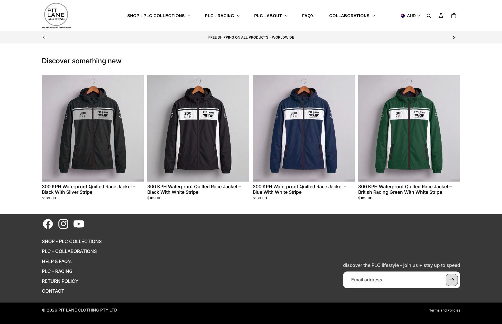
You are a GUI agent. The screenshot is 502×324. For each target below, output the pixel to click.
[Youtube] (79, 224)
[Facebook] (48, 224)
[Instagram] (63, 224)
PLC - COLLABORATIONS (69, 251)
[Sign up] (452, 280)
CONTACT (53, 291)
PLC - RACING (57, 271)
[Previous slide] (43, 37)
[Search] (428, 15)
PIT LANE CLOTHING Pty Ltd (87, 309)
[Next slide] (453, 37)
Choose (139, 172)
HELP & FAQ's (57, 261)
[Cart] (453, 15)
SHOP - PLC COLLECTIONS (72, 241)
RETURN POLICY (60, 281)
